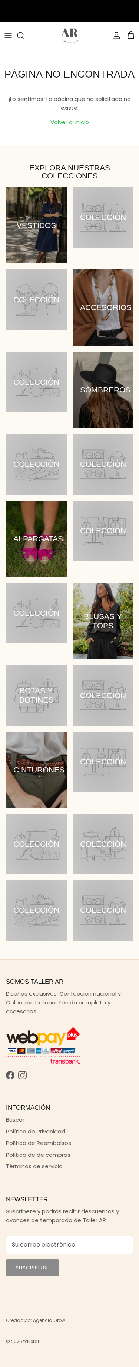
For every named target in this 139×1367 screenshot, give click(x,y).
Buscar (15, 1119)
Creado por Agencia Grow (35, 1320)
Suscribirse (32, 1267)
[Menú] (8, 35)
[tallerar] (69, 35)
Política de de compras (38, 1155)
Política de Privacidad (35, 1131)
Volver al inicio (69, 122)
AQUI (83, 8)
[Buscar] (24, 35)
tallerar (31, 1341)
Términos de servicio (34, 1166)
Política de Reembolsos (38, 1143)
